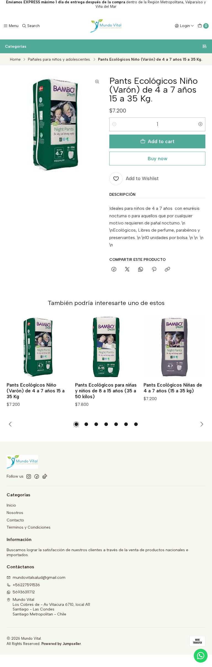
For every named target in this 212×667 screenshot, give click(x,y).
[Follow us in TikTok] (44, 476)
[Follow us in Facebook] (36, 476)
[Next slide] (201, 424)
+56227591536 (26, 585)
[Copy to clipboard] (167, 270)
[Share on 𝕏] (127, 270)
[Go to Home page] (106, 26)
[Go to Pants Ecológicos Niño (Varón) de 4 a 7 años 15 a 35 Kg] (37, 347)
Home (15, 59)
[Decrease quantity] (114, 124)
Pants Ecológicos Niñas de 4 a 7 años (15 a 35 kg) (173, 387)
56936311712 (24, 592)
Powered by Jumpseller (61, 644)
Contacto (15, 520)
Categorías (15, 46)
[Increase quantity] (200, 124)
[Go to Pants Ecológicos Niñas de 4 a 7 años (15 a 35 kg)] (174, 347)
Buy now (157, 158)
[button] (76, 424)
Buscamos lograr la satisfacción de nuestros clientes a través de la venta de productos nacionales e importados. (97, 552)
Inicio (11, 505)
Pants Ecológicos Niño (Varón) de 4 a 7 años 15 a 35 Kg (36, 390)
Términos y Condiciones (29, 527)
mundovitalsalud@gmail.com (39, 577)
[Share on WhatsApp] (140, 270)
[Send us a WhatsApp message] (201, 656)
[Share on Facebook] (113, 270)
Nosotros (15, 512)
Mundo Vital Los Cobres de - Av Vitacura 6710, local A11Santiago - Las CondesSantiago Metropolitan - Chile (51, 607)
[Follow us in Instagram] (28, 476)
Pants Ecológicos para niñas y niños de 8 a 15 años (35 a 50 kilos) (106, 390)
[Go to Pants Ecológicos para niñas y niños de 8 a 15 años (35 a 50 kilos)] (106, 347)
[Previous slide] (10, 424)
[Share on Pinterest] (154, 270)
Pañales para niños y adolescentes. (59, 59)
